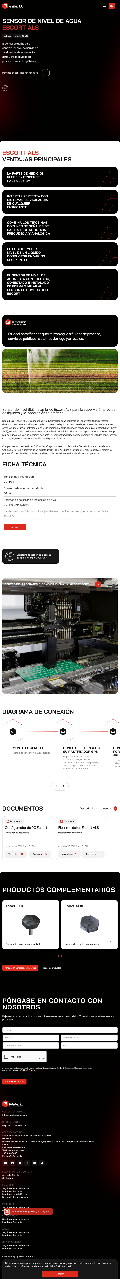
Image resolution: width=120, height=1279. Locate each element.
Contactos (7, 1178)
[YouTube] (5, 1163)
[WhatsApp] (42, 1163)
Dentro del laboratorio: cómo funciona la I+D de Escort (47, 584)
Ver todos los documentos (96, 808)
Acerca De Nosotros (11, 1175)
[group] (30, 924)
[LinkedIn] (13, 1163)
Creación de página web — (19, 1256)
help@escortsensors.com (14, 1125)
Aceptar (60, 1273)
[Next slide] (110, 687)
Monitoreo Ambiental (12, 1191)
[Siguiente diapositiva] (63, 786)
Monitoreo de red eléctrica (14, 1194)
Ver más (14, 527)
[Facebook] (20, 1163)
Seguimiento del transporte (15, 1188)
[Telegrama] (34, 1163)
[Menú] (104, 6)
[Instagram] (27, 1163)
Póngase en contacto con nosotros (20, 967)
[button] (58, 956)
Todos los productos (52, 967)
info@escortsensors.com (14, 1115)
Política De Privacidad (29, 1070)
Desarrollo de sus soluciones (16, 1197)
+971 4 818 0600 (9, 1153)
